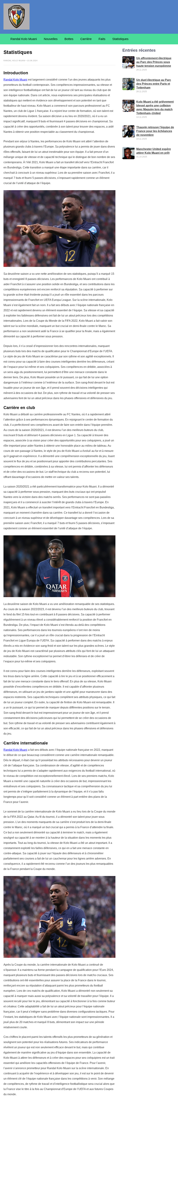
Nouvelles (51, 39)
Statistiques (120, 39)
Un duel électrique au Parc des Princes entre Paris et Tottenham (153, 83)
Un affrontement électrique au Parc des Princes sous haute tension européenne (153, 62)
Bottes (68, 39)
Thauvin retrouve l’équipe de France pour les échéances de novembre (155, 131)
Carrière (86, 39)
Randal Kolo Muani (23, 39)
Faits (102, 39)
